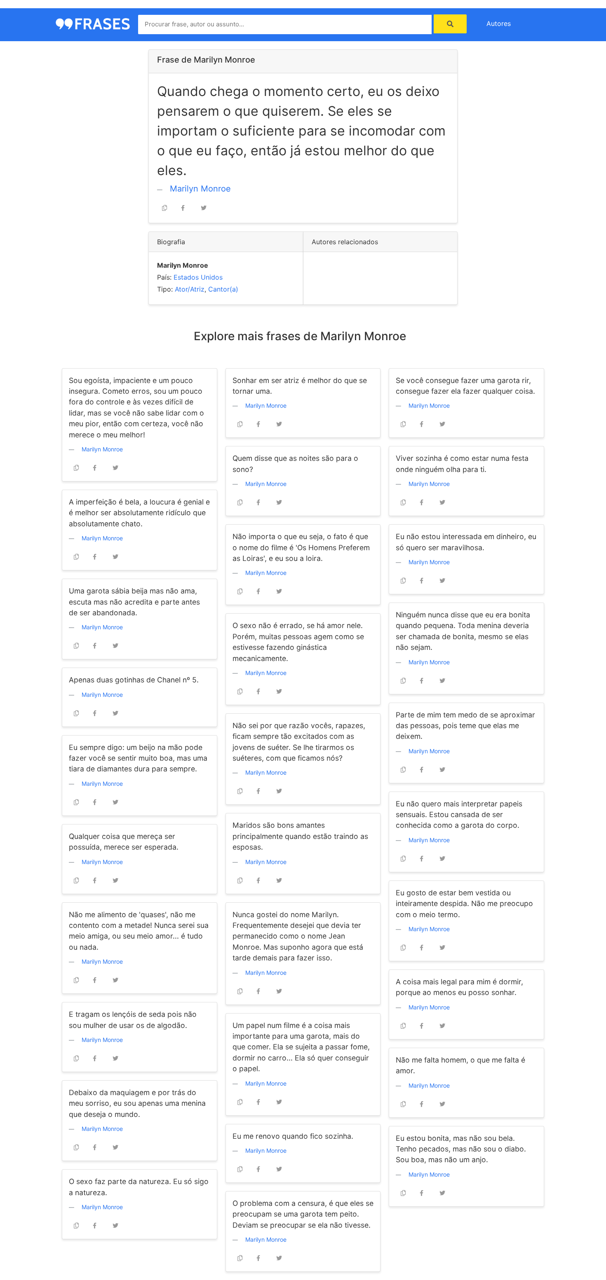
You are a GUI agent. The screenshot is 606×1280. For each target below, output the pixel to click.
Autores (498, 23)
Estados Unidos (198, 277)
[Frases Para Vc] (93, 23)
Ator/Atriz (189, 289)
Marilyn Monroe (200, 189)
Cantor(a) (223, 289)
